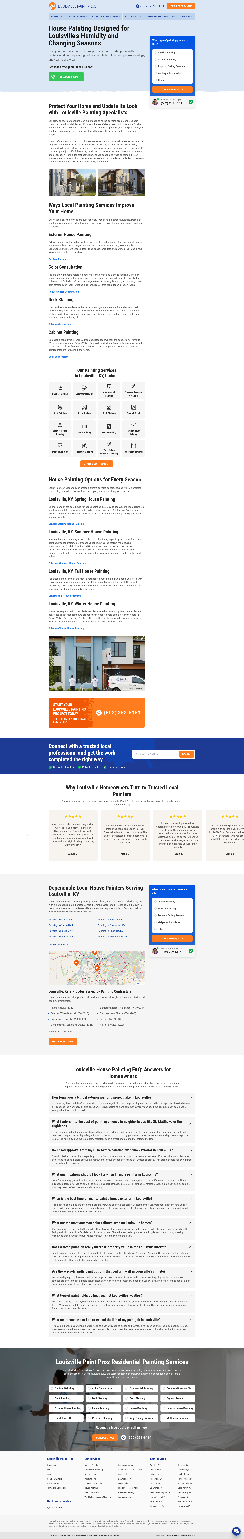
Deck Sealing (123, 1474)
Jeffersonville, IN (185, 1483)
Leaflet (141, 983)
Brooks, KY (154, 1465)
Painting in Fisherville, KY (62, 936)
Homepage (57, 16)
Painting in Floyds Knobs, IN (112, 936)
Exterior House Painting (106, 16)
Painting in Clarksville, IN (62, 925)
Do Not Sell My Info (112, 1536)
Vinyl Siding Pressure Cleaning (97, 1497)
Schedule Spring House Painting (66, 523)
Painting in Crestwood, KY (111, 925)
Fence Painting (124, 1483)
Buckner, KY (183, 1465)
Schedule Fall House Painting (65, 595)
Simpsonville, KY (157, 1506)
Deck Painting (90, 1474)
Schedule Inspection (60, 324)
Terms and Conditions (56, 1488)
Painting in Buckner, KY (110, 919)
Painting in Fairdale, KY (61, 930)
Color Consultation (126, 1465)
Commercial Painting (93, 1470)
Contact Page (53, 1474)
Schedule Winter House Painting (66, 628)
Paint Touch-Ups (91, 1492)
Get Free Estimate (58, 259)
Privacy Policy (53, 1483)
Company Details (54, 1479)
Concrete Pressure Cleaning (130, 1470)
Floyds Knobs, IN (185, 1479)
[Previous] (27, 835)
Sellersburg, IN (156, 1501)
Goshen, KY (155, 1483)
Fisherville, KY (156, 1479)
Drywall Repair (124, 1479)
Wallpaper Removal (126, 1497)
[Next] (216, 835)
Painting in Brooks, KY (60, 919)
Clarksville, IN (156, 1470)
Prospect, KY (183, 1497)
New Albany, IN (184, 1492)
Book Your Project (58, 356)
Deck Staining (90, 1479)
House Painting (133, 16)
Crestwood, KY (184, 1470)
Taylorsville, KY (184, 1506)
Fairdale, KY (155, 1474)
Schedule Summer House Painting (67, 563)
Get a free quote (181, 6)
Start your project (97, 463)
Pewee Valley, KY (157, 1497)
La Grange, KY (156, 1488)
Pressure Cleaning (126, 1492)
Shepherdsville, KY (185, 1501)
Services (185, 16)
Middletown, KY (184, 1488)
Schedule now (105, 1437)
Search (186, 754)
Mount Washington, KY (160, 1492)
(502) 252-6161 (69, 76)
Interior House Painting (161, 16)
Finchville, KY (183, 1474)
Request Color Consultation (64, 291)
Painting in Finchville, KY (110, 930)
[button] (94, 952)
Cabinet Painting (77, 16)
